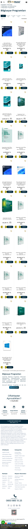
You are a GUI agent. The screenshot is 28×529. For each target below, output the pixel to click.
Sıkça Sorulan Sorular (21, 485)
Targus (10, 486)
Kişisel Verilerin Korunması (6, 463)
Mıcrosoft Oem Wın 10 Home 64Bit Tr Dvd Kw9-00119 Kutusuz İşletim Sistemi (7, 359)
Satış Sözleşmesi (7, 456)
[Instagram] (14, 505)
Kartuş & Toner (19, 461)
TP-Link (10, 482)
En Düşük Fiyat (8, 16)
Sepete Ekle (10, 53)
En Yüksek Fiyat (13, 16)
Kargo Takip (18, 483)
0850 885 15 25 (14, 421)
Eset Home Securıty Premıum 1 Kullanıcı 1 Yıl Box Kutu (7, 79)
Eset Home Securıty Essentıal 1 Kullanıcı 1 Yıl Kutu (21, 79)
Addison (4, 486)
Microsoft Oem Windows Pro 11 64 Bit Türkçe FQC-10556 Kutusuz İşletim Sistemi (7, 45)
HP (8, 480)
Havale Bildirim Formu (19, 480)
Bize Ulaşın (5, 465)
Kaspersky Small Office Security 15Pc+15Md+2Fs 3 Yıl (21, 253)
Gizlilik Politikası (7, 460)
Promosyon (18, 469)
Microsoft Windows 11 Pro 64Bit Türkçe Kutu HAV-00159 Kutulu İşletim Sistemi (7, 183)
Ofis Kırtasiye (18, 457)
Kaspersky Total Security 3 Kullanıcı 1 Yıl (21, 115)
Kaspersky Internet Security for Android (7, 219)
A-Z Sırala (23, 15)
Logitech (4, 480)
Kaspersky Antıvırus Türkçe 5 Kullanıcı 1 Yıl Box (21, 323)
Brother (10, 478)
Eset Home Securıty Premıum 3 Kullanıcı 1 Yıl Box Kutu (7, 114)
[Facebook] (8, 505)
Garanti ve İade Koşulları (19, 476)
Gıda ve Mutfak (19, 463)
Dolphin (10, 476)
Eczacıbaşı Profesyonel (18, 453)
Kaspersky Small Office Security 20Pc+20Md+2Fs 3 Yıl (7, 323)
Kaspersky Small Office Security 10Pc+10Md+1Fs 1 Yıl (21, 148)
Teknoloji (17, 467)
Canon (4, 482)
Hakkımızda (5, 452)
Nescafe (4, 478)
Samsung (10, 484)
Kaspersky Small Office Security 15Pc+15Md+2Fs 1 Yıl (7, 253)
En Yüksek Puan (18, 16)
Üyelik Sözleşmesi (7, 458)
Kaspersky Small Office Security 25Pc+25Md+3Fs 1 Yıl (7, 288)
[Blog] (19, 505)
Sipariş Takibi (19, 489)
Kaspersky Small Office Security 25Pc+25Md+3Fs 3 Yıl (21, 288)
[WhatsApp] (3, 522)
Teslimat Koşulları (20, 487)
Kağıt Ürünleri (19, 459)
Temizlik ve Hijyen (20, 465)
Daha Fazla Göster (14, 387)
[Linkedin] (17, 505)
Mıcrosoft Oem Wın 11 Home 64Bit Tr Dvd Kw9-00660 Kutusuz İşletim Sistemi (21, 183)
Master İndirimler (20, 455)
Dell (9, 488)
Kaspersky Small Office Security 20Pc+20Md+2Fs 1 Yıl (21, 218)
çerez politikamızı (16, 525)
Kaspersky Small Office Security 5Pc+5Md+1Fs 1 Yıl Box (7, 148)
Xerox (3, 488)
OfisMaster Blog (6, 454)
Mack (3, 484)
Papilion (4, 476)
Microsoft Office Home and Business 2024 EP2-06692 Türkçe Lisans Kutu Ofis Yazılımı (21, 44)
